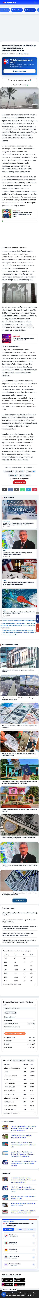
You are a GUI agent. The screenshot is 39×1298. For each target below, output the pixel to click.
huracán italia (4, 625)
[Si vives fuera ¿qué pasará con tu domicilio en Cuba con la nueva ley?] (19, 797)
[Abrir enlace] (6, 1127)
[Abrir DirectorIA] (3, 1294)
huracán (33, 623)
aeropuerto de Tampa (8, 623)
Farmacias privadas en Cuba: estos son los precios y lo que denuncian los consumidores (19, 927)
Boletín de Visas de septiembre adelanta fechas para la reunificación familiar (23, 1189)
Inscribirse (9, 1229)
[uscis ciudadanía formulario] (6, 1212)
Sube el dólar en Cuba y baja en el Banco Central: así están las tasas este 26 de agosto (19, 893)
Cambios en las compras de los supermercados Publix (21, 1136)
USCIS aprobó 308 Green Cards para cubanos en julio (23, 1197)
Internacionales (17, 620)
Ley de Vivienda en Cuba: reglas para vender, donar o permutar (18, 670)
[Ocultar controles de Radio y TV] (37, 613)
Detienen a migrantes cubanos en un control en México (23, 1205)
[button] (37, 619)
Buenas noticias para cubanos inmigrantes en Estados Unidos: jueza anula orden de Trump (23, 1180)
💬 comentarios (19, 482)
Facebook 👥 (31, 471)
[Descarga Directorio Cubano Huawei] (19, 1286)
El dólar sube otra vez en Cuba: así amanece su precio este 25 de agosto (19, 726)
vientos (7, 627)
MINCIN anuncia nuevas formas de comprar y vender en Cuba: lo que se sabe (18, 754)
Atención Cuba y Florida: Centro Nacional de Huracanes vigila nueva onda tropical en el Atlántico (22, 1154)
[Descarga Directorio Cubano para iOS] (7, 1281)
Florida (28, 623)
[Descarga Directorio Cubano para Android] (19, 1281)
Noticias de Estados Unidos (30, 620)
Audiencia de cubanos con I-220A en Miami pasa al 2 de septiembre (23, 1212)
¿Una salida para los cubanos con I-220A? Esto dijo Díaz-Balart (19, 914)
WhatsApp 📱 (8, 471)
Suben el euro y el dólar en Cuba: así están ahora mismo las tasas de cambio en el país (18, 838)
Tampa (2, 627)
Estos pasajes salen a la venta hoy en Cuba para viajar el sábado (19, 921)
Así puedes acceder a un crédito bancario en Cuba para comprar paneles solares (18, 698)
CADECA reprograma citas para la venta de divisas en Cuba (19, 630)
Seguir (20, 1229)
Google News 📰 (25, 475)
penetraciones (17, 625)
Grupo (31, 1229)
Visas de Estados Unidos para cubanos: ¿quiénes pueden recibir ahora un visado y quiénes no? (24, 1128)
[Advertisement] (19, 28)
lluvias (11, 625)
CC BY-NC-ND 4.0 (28, 1295)
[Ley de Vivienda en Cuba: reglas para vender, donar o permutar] (19, 657)
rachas (25, 625)
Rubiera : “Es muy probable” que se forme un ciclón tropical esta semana (19, 865)
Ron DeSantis (31, 625)
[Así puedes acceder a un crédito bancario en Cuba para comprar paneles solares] (19, 685)
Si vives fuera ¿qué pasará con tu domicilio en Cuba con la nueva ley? (19, 810)
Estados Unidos (7, 620)
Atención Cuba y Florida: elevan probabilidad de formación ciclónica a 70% (23, 1145)
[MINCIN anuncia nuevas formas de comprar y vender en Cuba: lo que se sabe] (19, 741)
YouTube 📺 (12, 475)
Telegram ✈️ (19, 471)
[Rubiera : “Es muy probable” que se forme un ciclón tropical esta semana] (19, 852)
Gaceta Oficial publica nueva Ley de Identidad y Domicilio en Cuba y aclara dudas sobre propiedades (19, 782)
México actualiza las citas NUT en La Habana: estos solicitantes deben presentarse (18, 934)
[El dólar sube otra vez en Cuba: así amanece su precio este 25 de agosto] (19, 713)
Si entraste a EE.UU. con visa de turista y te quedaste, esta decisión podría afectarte (23, 1163)
